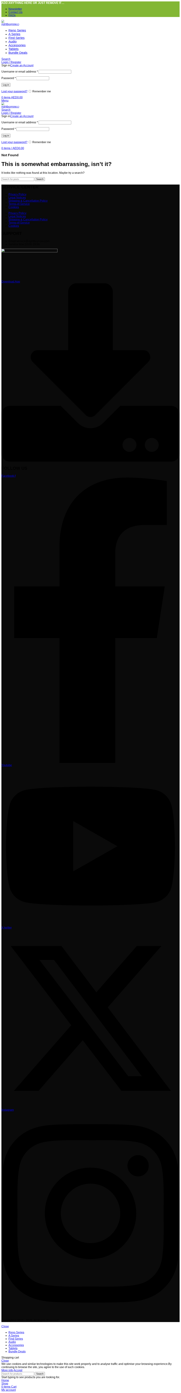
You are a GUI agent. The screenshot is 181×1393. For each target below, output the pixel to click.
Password (8, 78)
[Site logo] (10, 24)
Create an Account (21, 65)
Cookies (13, 207)
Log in (6, 85)
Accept (18, 1370)
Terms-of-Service (19, 203)
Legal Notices (17, 197)
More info (7, 1370)
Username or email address (19, 71)
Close (5, 1326)
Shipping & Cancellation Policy (28, 200)
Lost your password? (14, 91)
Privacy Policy (17, 194)
